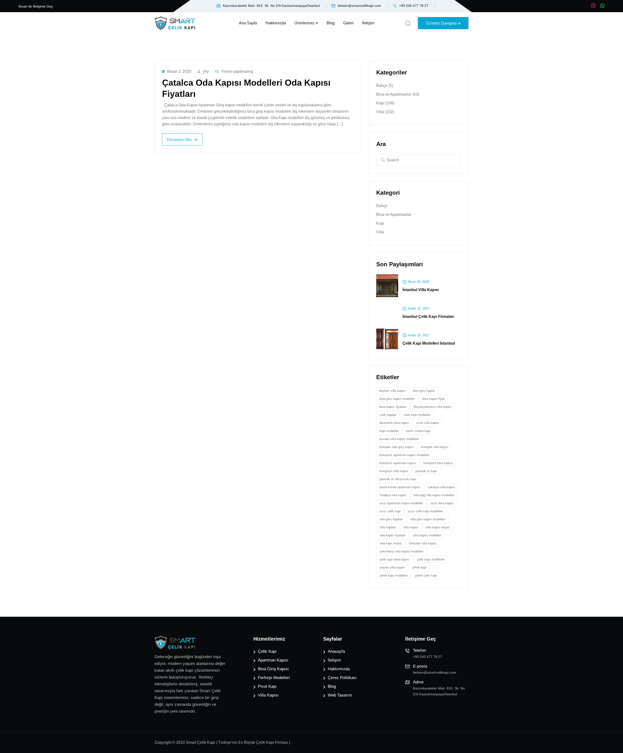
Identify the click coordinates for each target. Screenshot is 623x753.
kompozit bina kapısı (438, 463)
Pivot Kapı (267, 686)
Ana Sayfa (248, 23)
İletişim (368, 23)
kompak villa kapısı (435, 447)
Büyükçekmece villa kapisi (432, 407)
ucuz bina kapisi (442, 503)
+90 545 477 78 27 (413, 6)
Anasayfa (336, 651)
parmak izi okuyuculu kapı (397, 479)
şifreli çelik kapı (426, 575)
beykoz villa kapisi (392, 391)
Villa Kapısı (268, 695)
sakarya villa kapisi (441, 487)
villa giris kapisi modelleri (427, 519)
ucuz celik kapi (390, 511)
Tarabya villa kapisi (392, 495)
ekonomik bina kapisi (394, 423)
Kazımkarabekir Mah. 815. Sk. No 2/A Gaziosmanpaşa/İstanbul (271, 6)
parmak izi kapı (426, 471)
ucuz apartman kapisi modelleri (401, 503)
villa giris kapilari (391, 519)
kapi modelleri (389, 431)
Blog (331, 23)
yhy (206, 71)
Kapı (385, 103)
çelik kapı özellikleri (431, 559)
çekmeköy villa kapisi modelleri (401, 551)
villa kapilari (387, 527)
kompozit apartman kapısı (397, 463)
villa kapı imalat (390, 543)
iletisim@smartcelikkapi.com (359, 6)
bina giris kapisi (424, 391)
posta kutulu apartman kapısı (400, 487)
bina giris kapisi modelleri (397, 399)
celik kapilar (387, 415)
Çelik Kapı (267, 651)
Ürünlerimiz (304, 23)
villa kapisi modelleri (427, 535)
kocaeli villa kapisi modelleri (399, 439)
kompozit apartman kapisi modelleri (404, 455)
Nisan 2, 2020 (179, 71)
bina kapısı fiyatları (392, 407)
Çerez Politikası (342, 677)
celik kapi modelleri (417, 415)
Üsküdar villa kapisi (422, 543)
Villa (385, 112)
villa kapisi (410, 527)
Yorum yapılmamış (237, 71)
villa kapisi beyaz (437, 527)
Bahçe (384, 85)
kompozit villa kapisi (393, 471)
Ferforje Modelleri (274, 677)
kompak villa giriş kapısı (396, 447)
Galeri (348, 23)
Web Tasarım (340, 695)
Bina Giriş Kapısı (273, 669)
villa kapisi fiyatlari (392, 535)
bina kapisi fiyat (433, 399)
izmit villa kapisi (427, 423)
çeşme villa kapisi (392, 567)
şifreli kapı (419, 567)
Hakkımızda (276, 23)
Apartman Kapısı (273, 660)
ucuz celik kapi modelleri (425, 511)
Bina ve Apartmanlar (397, 94)
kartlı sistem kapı (418, 431)
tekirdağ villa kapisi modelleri (434, 495)
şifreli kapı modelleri (393, 575)
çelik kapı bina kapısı (394, 559)
